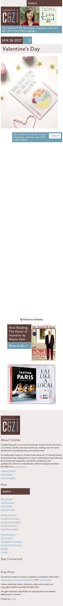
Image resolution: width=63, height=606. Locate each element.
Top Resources (8, 502)
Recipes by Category (10, 518)
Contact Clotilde (8, 471)
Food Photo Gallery (10, 529)
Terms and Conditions (23, 579)
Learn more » (21, 466)
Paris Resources (8, 534)
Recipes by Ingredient (11, 522)
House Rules (6, 579)
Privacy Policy (44, 579)
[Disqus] (31, 190)
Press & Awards (8, 478)
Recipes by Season (9, 525)
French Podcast (8, 509)
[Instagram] (15, 564)
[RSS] (20, 564)
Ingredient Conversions (11, 541)
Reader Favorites (8, 515)
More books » (18, 346)
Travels (4, 552)
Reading (4, 548)
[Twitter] (6, 564)
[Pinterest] (11, 564)
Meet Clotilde (7, 499)
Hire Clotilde (6, 474)
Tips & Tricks (6, 538)
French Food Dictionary (11, 545)
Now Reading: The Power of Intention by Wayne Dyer (18, 333)
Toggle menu (4, 3)
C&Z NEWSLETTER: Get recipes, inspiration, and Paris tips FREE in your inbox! (36, 137)
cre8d (13, 598)
